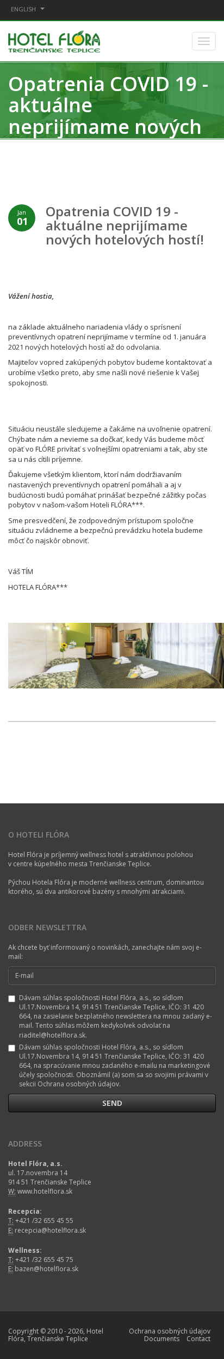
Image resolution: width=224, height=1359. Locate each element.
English (24, 9)
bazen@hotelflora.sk (46, 1268)
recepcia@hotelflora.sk (50, 1230)
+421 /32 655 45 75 (44, 1259)
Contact (198, 1338)
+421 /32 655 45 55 (44, 1220)
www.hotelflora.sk (44, 1191)
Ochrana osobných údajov (169, 1331)
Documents (161, 1338)
